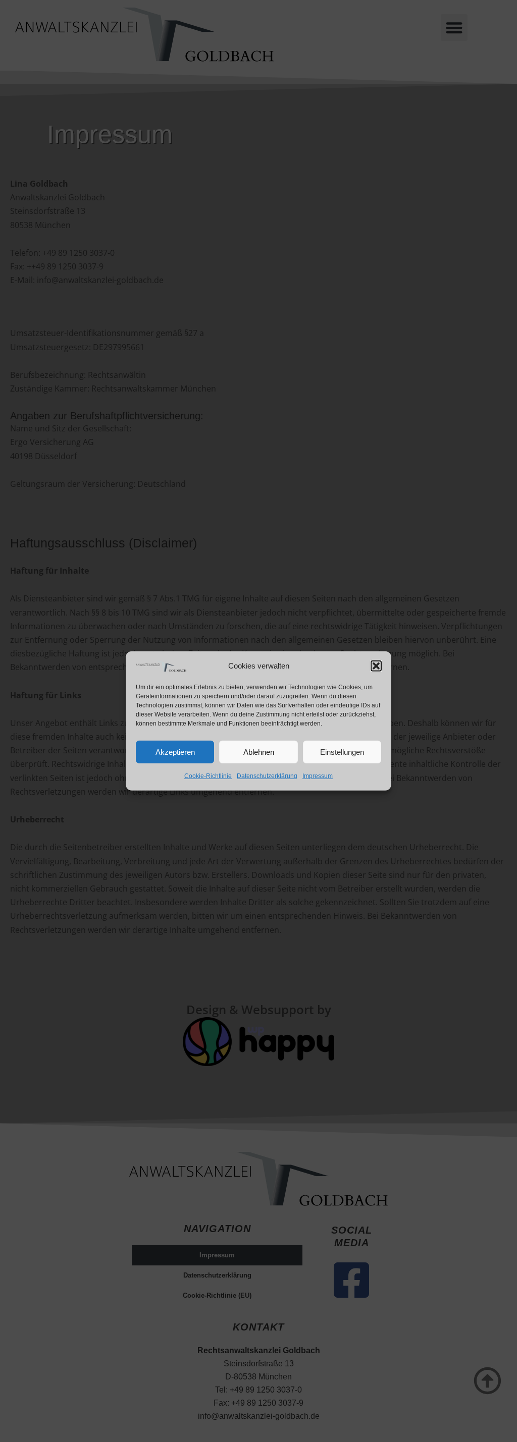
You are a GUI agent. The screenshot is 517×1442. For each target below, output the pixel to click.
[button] (376, 665)
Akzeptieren (175, 752)
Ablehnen (258, 752)
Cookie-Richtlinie (208, 776)
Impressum (317, 776)
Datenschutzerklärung (267, 776)
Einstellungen (342, 752)
